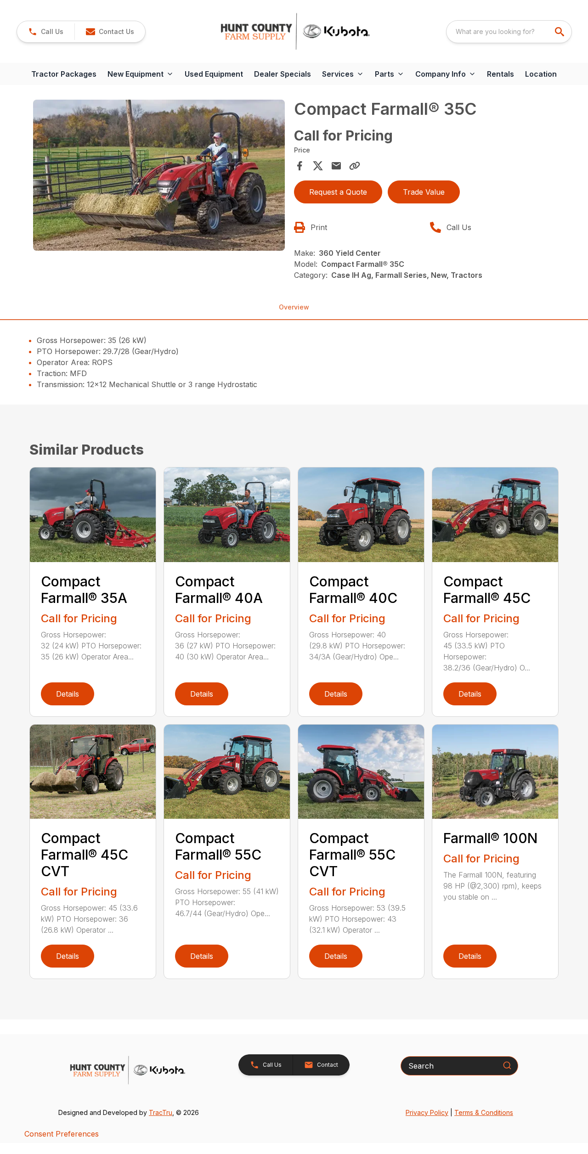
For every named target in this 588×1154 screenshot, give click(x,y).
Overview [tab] (294, 307)
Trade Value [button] (424, 192)
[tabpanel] (159, 176)
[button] (45, 31)
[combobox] (509, 32)
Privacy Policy (427, 1112)
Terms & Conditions (483, 1112)
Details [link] (67, 693)
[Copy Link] (354, 165)
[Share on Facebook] (299, 165)
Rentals (500, 74)
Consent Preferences (61, 1133)
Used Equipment (214, 74)
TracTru (160, 1112)
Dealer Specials (282, 74)
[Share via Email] (336, 165)
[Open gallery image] (159, 175)
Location (541, 74)
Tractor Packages (63, 74)
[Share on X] (317, 165)
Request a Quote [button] (338, 192)
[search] (560, 31)
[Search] (507, 1065)
